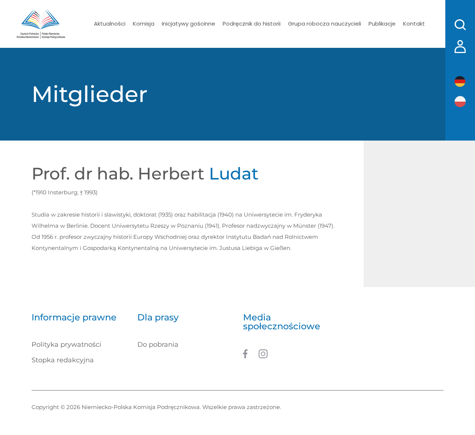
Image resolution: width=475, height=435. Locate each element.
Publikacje (382, 23)
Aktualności (109, 23)
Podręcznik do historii (252, 23)
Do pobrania (157, 344)
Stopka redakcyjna (63, 360)
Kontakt (414, 23)
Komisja (143, 23)
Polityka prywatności (66, 344)
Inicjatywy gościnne (188, 23)
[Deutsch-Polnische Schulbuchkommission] (41, 24)
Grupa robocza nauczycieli (324, 23)
